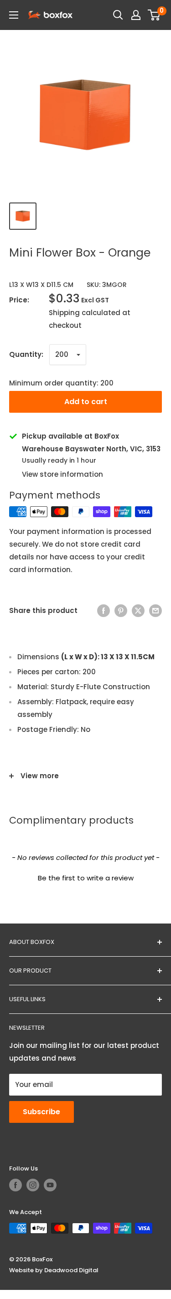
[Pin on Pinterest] (120, 610)
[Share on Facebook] (103, 610)
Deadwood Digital (71, 1270)
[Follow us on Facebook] (15, 1185)
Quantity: (26, 354)
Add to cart (85, 401)
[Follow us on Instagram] (32, 1185)
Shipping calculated (84, 312)
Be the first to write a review (86, 878)
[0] (154, 15)
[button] (85, 877)
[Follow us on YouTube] (50, 1185)
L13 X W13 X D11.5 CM (41, 284)
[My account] (135, 15)
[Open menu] (13, 15)
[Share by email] (155, 610)
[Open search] (118, 15)
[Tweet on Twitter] (138, 610)
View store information (62, 474)
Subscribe (41, 1111)
